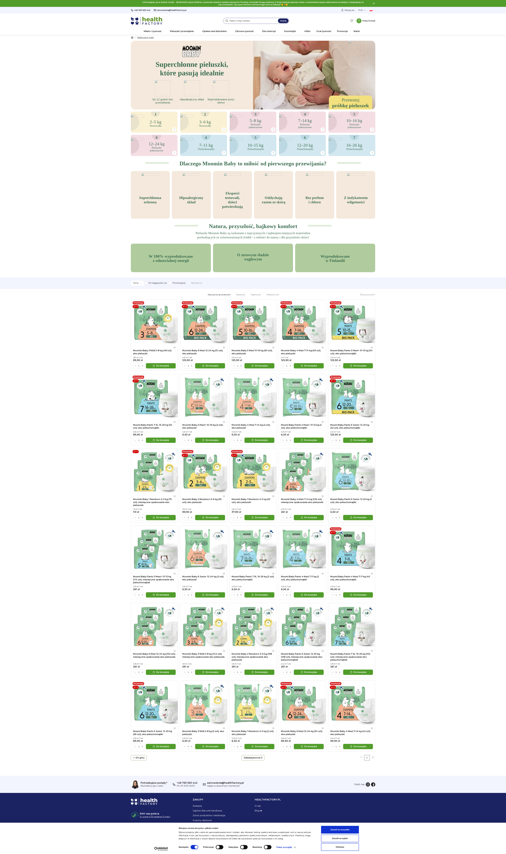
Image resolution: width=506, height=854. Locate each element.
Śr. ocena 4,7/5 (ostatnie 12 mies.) (155, 817)
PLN (360, 10)
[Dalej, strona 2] (367, 757)
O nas (258, 806)
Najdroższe (256, 294)
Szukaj (283, 21)
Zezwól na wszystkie (340, 829)
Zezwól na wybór (340, 838)
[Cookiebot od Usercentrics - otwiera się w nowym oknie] (161, 849)
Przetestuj (350, 103)
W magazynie (157, 283)
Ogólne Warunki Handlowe (207, 810)
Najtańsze (240, 294)
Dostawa (197, 806)
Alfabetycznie (272, 294)
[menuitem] (154, 31)
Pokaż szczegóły (284, 847)
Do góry (140, 757)
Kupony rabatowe (202, 820)
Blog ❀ (258, 810)
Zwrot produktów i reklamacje (209, 815)
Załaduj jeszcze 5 (253, 757)
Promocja (179, 283)
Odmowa (340, 847)
